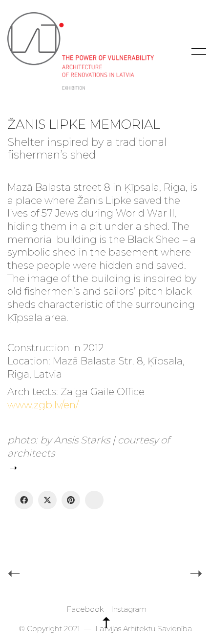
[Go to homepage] (80, 51)
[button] (197, 52)
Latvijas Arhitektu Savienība (143, 628)
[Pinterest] (71, 500)
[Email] (94, 500)
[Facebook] (24, 500)
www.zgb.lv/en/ (43, 405)
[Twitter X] (47, 500)
